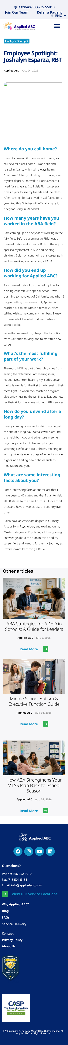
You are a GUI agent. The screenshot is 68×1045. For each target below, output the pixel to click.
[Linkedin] (50, 851)
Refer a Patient (49, 12)
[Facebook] (17, 851)
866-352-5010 (43, 7)
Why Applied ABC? (15, 904)
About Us (8, 946)
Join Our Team (16, 12)
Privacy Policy (12, 940)
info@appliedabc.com (26, 885)
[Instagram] (28, 851)
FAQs (6, 917)
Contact (8, 933)
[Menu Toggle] (57, 26)
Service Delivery (14, 924)
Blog (5, 911)
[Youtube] (39, 851)
